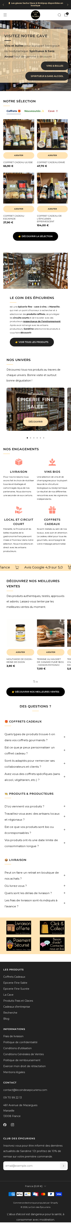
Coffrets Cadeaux (14, 976)
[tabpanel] (35, 175)
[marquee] (35, 567)
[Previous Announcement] (3, 5)
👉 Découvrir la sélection (35, 236)
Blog (6, 1018)
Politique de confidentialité (20, 1042)
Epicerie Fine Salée (15, 982)
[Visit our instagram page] (12, 1125)
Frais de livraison (13, 1036)
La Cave (8, 994)
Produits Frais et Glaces (18, 1000)
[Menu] (5, 15)
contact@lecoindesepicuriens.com (25, 1090)
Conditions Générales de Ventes (23, 1054)
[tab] (27, 437)
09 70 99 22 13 (12, 1097)
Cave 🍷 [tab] (53, 111)
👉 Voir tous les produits (31, 342)
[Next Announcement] (68, 5)
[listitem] (35, 5)
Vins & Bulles (54, 65)
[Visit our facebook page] (5, 1125)
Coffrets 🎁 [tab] (14, 111)
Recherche (10, 1012)
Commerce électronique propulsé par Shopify (35, 1203)
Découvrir (36, 421)
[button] (32, 89)
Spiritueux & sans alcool (47, 76)
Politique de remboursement (21, 1060)
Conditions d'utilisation (17, 1048)
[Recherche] (59, 15)
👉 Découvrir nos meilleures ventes (35, 691)
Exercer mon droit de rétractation (24, 1066)
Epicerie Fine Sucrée (16, 988)
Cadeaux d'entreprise (16, 1006)
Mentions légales (14, 1072)
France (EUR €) (33, 1186)
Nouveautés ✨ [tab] (34, 111)
